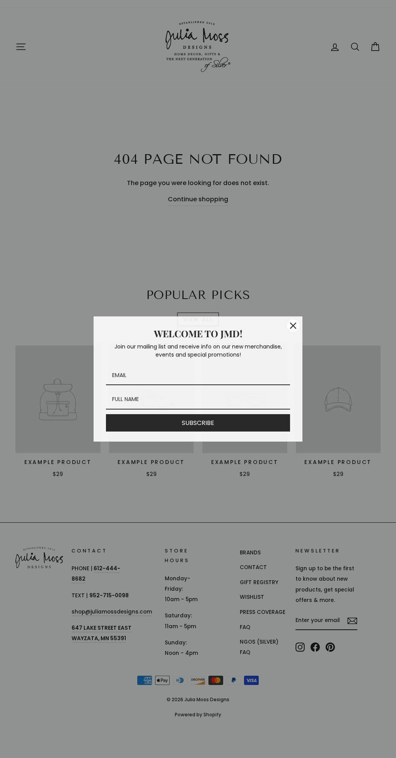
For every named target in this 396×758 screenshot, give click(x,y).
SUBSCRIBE (198, 422)
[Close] (293, 325)
